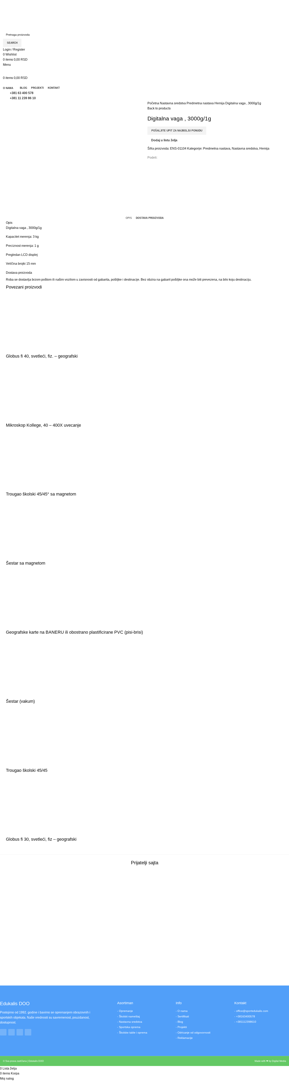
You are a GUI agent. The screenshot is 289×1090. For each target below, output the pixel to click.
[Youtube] (20, 1032)
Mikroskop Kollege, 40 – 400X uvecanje (43, 425)
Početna (153, 103)
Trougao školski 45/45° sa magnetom (41, 494)
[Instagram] (11, 1032)
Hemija (219, 103)
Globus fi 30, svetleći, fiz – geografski (41, 839)
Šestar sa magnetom (25, 563)
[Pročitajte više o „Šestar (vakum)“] (11, 693)
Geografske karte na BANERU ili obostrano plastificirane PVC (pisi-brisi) (74, 632)
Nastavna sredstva (173, 103)
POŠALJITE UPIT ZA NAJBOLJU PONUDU (176, 130)
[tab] (129, 218)
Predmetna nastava (200, 103)
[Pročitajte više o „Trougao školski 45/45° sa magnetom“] (11, 486)
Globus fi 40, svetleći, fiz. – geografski (42, 356)
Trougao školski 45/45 (26, 770)
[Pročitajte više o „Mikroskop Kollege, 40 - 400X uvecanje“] (11, 417)
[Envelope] (28, 1032)
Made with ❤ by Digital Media (270, 1061)
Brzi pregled (21, 348)
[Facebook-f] (3, 1032)
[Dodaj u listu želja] (32, 348)
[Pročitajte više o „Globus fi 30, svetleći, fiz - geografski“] (11, 831)
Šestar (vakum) (20, 701)
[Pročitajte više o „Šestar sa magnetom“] (11, 555)
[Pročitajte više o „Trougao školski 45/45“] (11, 762)
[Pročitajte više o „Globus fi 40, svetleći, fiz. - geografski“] (11, 348)
